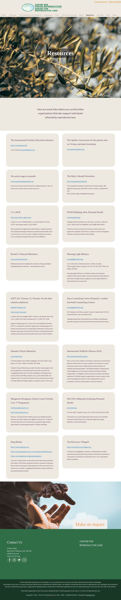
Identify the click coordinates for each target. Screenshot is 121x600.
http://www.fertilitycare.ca (19, 412)
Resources (60, 53)
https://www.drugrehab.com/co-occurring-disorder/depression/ (31, 451)
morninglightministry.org (75, 259)
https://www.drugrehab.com (20, 447)
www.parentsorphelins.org (75, 149)
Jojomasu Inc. (91, 595)
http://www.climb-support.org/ (21, 217)
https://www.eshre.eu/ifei (19, 145)
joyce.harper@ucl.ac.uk (27, 150)
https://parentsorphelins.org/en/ (77, 356)
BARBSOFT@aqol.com (18, 307)
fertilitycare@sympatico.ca (19, 408)
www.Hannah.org (16, 356)
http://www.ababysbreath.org (77, 181)
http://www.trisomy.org (18, 312)
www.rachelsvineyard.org (19, 259)
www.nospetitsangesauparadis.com (22, 181)
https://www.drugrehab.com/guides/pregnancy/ (26, 456)
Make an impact (89, 524)
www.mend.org (72, 408)
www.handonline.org (73, 217)
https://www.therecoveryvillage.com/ (79, 447)
